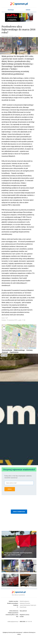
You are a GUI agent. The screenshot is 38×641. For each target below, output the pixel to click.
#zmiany (29, 350)
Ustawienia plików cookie (12, 614)
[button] (19, 335)
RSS (17, 616)
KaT (7, 318)
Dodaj (10, 489)
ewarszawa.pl (18, 632)
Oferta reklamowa (13, 610)
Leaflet (21, 348)
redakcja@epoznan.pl (13, 621)
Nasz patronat (23, 610)
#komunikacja (7, 350)
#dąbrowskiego (19, 350)
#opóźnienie (14, 352)
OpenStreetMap (32, 348)
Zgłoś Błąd (11, 10)
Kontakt (28, 10)
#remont (5, 352)
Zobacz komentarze (19, 511)
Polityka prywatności (13, 612)
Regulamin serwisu (24, 614)
